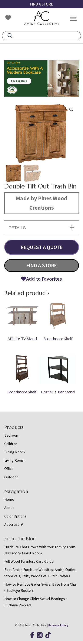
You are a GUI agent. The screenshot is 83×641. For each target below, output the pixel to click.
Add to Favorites (44, 278)
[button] (71, 109)
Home (9, 499)
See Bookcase (19, 80)
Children (10, 443)
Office (8, 468)
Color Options (15, 516)
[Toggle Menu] (73, 19)
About (9, 507)
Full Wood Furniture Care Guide (28, 561)
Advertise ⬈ (13, 524)
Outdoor (11, 477)
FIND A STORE (41, 4)
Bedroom (11, 435)
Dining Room (14, 452)
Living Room (14, 460)
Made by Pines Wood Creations (41, 203)
